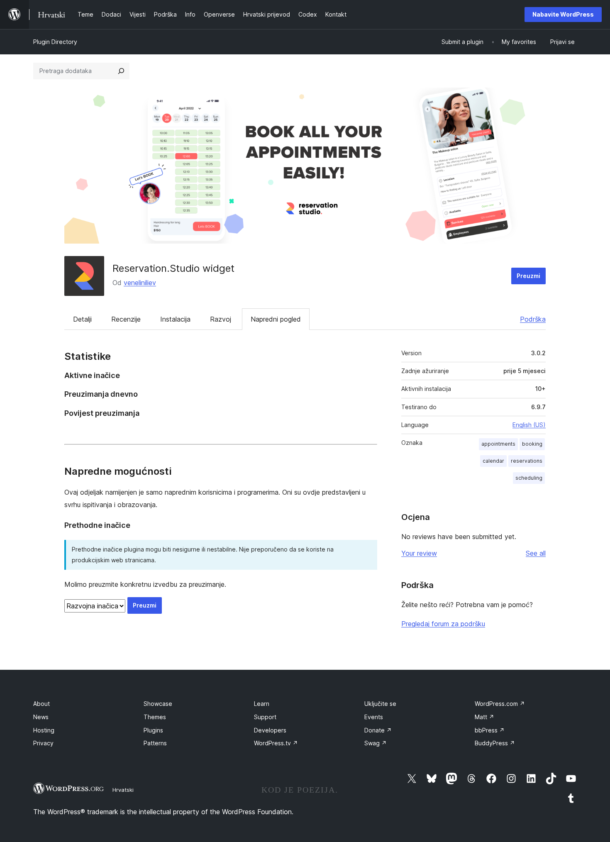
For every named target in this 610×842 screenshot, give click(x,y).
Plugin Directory (55, 41)
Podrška (533, 319)
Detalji (82, 319)
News (41, 716)
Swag (375, 743)
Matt (484, 716)
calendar (493, 461)
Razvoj (220, 319)
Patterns (155, 743)
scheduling (528, 478)
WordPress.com (500, 703)
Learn (261, 703)
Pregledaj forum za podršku (443, 624)
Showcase (158, 703)
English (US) (529, 424)
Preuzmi (528, 275)
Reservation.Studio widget (173, 268)
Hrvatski (123, 789)
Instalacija (175, 319)
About (41, 703)
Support (265, 716)
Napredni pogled (276, 319)
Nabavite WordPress (563, 14)
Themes (155, 716)
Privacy (43, 743)
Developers (270, 730)
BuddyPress (495, 743)
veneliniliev (140, 282)
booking (532, 444)
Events (373, 716)
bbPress (490, 730)
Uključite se (380, 703)
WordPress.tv (276, 743)
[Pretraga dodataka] (121, 71)
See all (536, 553)
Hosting (43, 730)
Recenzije (126, 319)
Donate (378, 730)
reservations (526, 461)
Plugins (153, 730)
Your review (419, 553)
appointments (498, 444)
